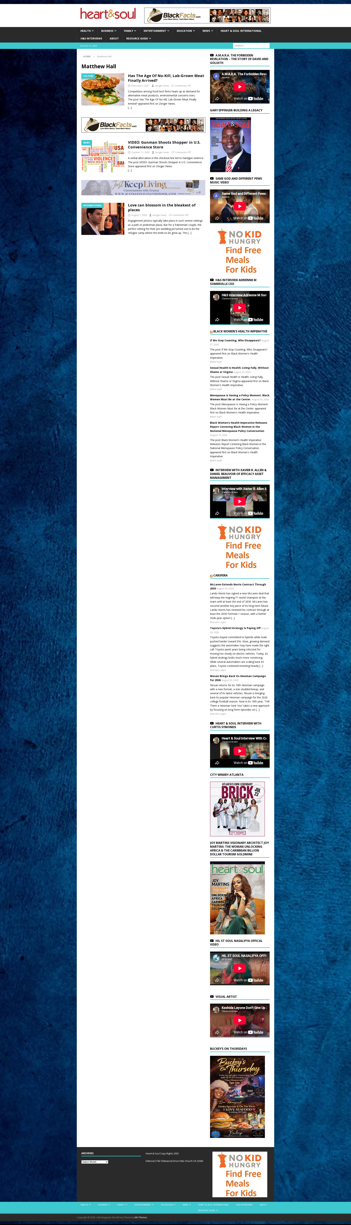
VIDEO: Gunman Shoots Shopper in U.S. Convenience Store (164, 144)
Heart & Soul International (241, 30)
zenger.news (162, 85)
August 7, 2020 (139, 215)
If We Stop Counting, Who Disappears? (235, 340)
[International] (102, 219)
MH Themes (141, 1217)
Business (107, 30)
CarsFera (220, 575)
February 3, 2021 (140, 85)
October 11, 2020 (140, 152)
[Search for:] (251, 45)
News (206, 30)
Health (85, 30)
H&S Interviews (91, 38)
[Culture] (102, 89)
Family (128, 30)
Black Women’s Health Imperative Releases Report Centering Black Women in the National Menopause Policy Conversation (238, 427)
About (114, 38)
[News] (102, 156)
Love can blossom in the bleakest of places (162, 207)
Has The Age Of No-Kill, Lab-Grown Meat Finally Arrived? (166, 78)
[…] (130, 107)
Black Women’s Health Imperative (240, 331)
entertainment (155, 30)
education (184, 30)
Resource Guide (137, 38)
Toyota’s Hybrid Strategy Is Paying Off (235, 628)
